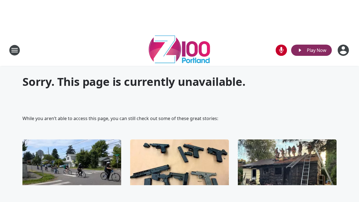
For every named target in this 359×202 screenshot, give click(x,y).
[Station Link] (179, 50)
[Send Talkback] (281, 50)
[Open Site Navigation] (14, 50)
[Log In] (344, 50)
